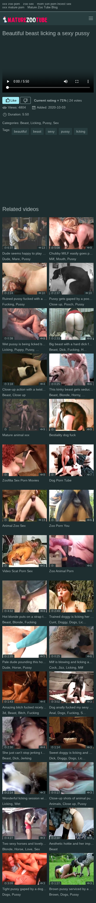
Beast (24, 123)
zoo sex (28, 4)
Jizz (61, 667)
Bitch (21, 713)
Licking (36, 123)
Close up (55, 304)
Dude (6, 259)
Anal (52, 713)
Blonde (64, 395)
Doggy (62, 622)
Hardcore (88, 349)
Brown (53, 894)
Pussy (47, 123)
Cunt (52, 622)
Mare (16, 259)
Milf (51, 259)
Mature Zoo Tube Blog (42, 7)
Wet (39, 349)
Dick (62, 349)
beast (37, 131)
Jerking (26, 758)
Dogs (73, 622)
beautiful (20, 131)
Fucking (8, 304)
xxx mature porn (13, 7)
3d (4, 713)
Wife (91, 713)
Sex (56, 123)
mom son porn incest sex (54, 4)
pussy (65, 131)
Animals (55, 804)
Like (13, 100)
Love (28, 849)
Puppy (19, 349)
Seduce (87, 395)
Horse (16, 667)
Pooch (68, 304)
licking (80, 131)
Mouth (60, 259)
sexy (51, 131)
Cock (53, 667)
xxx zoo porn (11, 4)
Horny (76, 395)
